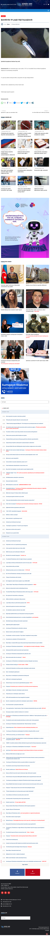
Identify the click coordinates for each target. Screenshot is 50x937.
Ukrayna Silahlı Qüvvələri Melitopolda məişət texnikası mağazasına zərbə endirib (23, 446)
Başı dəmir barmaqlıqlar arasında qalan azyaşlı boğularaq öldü (7, 172)
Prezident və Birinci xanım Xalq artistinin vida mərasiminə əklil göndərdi (24, 135)
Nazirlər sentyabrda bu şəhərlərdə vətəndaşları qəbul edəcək (21, 700)
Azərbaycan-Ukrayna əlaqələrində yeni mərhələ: (10, 362)
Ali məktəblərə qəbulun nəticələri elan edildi (15, 609)
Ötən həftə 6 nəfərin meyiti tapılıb (13, 816)
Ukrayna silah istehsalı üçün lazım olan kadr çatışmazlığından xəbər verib (22, 454)
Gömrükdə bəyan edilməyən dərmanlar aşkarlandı (17, 620)
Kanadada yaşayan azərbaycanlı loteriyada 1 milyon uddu (12, 335)
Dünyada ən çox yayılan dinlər (12, 532)
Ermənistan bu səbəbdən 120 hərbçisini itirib (15, 639)
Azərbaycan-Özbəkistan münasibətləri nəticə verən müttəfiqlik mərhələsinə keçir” (26, 861)
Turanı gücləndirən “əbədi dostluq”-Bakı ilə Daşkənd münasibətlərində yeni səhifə (26, 708)
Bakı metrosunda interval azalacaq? (16, 657)
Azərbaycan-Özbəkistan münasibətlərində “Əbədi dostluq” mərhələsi (21, 723)
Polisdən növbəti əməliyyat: (17, 664)
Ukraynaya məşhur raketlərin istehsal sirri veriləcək (17, 711)
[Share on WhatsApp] (3, 103)
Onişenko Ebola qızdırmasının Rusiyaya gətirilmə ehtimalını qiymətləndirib (22, 439)
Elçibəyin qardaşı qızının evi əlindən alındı (18, 570)
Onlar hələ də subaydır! (24, 503)
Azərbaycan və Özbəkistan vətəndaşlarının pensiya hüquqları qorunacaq (22, 660)
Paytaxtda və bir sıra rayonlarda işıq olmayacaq (16, 544)
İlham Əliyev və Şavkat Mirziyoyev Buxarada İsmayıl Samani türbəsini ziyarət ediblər (24, 642)
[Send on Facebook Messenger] (16, 103)
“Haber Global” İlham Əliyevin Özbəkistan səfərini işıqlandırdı (21, 584)
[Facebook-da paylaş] (9, 103)
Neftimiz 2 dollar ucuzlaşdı (12, 514)
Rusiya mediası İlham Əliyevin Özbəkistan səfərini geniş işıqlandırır (20, 805)
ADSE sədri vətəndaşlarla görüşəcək (14, 679)
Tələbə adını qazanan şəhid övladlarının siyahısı (16, 435)
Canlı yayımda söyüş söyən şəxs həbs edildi (15, 548)
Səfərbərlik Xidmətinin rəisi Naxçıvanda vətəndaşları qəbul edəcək (20, 668)
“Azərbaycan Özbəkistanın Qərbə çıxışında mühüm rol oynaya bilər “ (20, 762)
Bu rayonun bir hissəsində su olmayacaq (14, 595)
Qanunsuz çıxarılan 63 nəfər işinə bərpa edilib (37, 360)
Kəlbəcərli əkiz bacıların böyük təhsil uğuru (26, 450)
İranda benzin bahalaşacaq (12, 839)
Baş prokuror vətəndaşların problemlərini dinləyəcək (17, 675)
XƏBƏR (3, 16)
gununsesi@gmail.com (7, 903)
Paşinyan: (22, 686)
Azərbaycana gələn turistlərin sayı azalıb (15, 496)
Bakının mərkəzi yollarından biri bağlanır (15, 631)
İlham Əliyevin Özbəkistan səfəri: (23, 813)
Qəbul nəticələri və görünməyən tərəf (14, 518)
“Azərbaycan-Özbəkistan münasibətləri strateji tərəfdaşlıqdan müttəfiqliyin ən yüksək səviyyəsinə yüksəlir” (24, 739)
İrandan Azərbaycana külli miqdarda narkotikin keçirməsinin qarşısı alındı (22, 843)
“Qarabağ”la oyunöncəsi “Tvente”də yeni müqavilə (17, 525)
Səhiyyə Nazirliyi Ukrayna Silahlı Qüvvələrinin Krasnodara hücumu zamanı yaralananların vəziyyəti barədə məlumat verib (25, 758)
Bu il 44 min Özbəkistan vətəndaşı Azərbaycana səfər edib (18, 573)
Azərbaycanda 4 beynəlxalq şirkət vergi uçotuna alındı (18, 798)
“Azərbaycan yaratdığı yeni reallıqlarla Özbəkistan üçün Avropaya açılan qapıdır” (23, 780)
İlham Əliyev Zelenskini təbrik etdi (13, 850)
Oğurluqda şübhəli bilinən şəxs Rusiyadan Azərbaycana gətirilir (20, 613)
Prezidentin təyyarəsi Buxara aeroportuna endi (20, 832)
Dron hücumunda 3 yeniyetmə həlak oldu (14, 704)
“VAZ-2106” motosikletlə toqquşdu (16, 511)
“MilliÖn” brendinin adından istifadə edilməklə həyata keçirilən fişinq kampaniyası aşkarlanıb (26, 742)
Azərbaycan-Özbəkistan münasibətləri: (25, 646)
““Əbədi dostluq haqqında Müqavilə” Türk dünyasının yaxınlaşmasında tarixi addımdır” (24, 423)
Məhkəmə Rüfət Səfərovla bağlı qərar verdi (15, 753)
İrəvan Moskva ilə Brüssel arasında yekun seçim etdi (17, 794)
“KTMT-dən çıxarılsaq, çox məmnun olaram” (18, 734)
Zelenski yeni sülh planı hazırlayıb (13, 522)
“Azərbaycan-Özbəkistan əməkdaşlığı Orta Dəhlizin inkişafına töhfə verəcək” (22, 731)
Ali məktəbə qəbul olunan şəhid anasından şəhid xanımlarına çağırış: (26, 428)
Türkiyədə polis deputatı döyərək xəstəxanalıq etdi (17, 419)
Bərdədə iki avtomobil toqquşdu (16, 555)
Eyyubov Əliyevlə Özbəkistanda (13, 809)
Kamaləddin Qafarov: (26, 489)
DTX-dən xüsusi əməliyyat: (37, 336)
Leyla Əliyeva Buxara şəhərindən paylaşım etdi (18, 602)
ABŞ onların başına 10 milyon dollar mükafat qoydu (17, 492)
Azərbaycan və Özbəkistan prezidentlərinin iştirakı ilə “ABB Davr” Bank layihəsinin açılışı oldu (27, 716)
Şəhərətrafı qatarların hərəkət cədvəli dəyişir (16, 606)
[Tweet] (23, 103)
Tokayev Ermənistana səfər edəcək (13, 577)
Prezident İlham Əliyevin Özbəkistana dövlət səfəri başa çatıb (22, 591)
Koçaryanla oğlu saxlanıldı (41, 170)
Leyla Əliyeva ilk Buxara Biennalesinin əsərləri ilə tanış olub (21, 562)
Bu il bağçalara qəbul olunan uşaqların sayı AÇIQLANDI (18, 580)
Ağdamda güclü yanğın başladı (12, 624)
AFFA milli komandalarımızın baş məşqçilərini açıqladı (17, 697)
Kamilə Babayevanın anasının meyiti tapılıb (11, 309)
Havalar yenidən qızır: (17, 769)
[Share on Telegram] (28, 103)
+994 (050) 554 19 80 (7, 901)
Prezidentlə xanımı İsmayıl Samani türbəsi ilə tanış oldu (18, 765)
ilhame (8, 24)
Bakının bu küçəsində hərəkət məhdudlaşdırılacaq (17, 588)
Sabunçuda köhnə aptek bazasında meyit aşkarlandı (17, 650)
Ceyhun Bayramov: (22, 727)
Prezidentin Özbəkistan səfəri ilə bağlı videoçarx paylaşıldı (19, 559)
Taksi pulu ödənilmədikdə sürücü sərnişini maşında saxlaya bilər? (24, 190)
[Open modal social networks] (32, 103)
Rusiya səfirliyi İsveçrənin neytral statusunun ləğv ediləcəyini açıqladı (21, 773)
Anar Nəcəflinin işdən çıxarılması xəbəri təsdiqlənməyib (35, 310)
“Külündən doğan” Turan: (25, 473)
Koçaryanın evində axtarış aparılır (13, 529)
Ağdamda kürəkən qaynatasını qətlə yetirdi (15, 507)
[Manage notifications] (47, 934)
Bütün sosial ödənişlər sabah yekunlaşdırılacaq (16, 857)
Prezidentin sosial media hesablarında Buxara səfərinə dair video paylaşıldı (22, 720)
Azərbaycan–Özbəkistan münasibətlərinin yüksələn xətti (18, 653)
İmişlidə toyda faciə (16, 802)
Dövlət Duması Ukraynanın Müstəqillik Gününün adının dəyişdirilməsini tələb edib (23, 776)
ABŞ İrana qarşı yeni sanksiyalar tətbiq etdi (15, 551)
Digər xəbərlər (25, 864)
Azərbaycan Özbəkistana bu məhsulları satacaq (16, 628)
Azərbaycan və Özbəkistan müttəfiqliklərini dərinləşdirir (21, 746)
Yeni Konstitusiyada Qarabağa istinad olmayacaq (19, 846)
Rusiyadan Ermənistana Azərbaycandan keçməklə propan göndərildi (21, 824)
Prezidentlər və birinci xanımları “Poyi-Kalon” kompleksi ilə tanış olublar (21, 635)
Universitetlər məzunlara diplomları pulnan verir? (16, 461)
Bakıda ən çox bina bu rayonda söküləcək (36, 285)
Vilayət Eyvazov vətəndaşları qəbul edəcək (15, 693)
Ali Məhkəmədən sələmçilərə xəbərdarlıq (15, 477)
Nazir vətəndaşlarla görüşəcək (12, 671)
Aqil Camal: (24, 750)
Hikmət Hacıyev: (25, 820)
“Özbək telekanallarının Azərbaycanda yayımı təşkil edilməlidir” (20, 791)
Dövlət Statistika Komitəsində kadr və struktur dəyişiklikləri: (22, 617)
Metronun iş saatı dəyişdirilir (12, 458)
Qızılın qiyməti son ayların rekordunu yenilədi (16, 416)
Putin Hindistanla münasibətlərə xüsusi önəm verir (17, 465)
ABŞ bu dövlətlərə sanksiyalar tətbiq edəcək (15, 599)
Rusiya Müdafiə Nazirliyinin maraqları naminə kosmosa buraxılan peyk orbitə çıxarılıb (24, 783)
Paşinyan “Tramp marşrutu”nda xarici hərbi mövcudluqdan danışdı (20, 787)
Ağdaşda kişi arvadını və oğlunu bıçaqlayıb (15, 854)
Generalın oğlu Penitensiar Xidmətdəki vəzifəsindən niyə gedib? (10, 286)
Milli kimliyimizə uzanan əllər (18, 484)
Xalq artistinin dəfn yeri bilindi (12, 566)
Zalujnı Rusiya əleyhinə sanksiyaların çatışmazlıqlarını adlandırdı (20, 442)
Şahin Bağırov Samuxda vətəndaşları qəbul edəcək (17, 690)
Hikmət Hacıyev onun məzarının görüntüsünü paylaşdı (19, 682)
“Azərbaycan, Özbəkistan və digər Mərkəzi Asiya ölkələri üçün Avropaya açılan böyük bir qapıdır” (25, 828)
